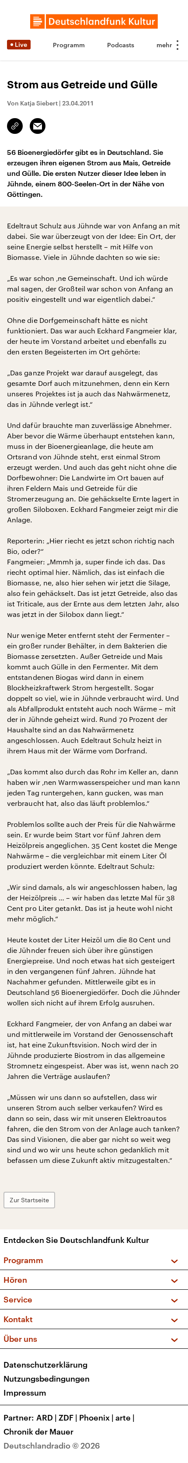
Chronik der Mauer (38, 1431)
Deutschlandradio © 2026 (51, 1445)
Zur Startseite (29, 1200)
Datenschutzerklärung (45, 1364)
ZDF (68, 1417)
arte (125, 1417)
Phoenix (96, 1417)
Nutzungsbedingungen (46, 1378)
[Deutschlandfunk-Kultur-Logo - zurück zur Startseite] (94, 21)
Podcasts (120, 45)
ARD (46, 1417)
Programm (69, 45)
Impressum (24, 1392)
